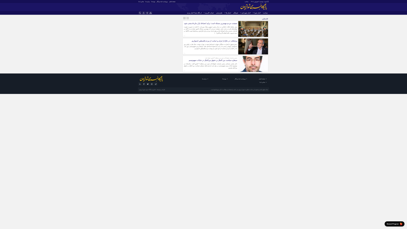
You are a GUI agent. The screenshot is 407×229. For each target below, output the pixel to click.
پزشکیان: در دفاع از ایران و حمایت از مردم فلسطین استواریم (214, 41)
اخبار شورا (257, 13)
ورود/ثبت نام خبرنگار (162, 1)
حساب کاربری (209, 13)
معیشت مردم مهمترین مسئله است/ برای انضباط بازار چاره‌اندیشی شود (210, 23)
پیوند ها (153, 1)
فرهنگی (235, 13)
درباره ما (147, 1)
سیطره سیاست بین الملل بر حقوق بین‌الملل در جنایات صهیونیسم (213, 60)
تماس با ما (141, 1)
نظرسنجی (219, 13)
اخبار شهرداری (246, 13)
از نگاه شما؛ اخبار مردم (194, 13)
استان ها (228, 13)
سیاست (265, 13)
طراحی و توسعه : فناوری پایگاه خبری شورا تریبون (152, 89)
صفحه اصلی (172, 1)
